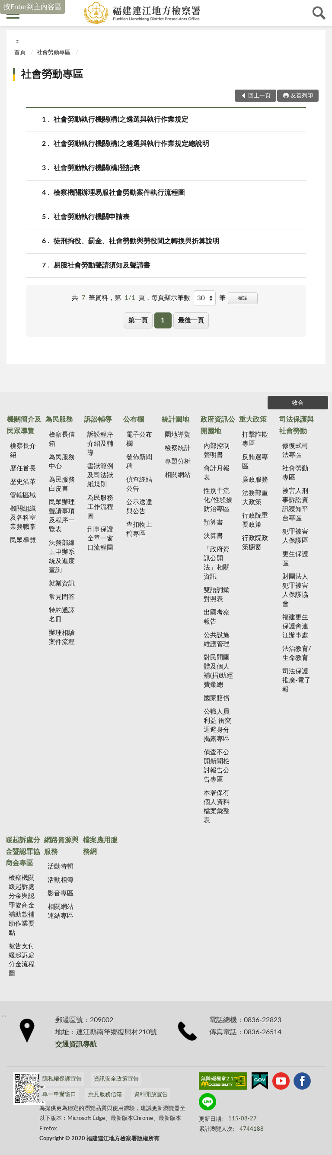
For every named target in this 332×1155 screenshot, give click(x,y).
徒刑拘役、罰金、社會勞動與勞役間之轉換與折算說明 (137, 241)
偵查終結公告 (139, 484)
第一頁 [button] (138, 320)
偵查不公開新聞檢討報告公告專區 (217, 766)
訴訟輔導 (98, 419)
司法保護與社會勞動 (296, 425)
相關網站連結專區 (60, 911)
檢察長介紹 (23, 450)
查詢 (319, 13)
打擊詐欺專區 (255, 439)
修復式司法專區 (295, 450)
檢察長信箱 (62, 439)
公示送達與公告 (139, 507)
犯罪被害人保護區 (295, 536)
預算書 (213, 522)
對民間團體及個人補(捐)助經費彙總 (218, 671)
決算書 (213, 536)
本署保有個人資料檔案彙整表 (217, 807)
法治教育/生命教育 (296, 653)
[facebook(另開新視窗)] (302, 1082)
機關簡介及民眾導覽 (24, 425)
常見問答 (62, 597)
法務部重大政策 (255, 497)
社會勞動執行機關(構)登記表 (97, 167)
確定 (243, 298)
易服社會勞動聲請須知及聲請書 (102, 265)
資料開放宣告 (151, 1094)
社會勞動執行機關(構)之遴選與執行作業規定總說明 (131, 143)
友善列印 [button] (301, 96)
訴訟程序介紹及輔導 (100, 443)
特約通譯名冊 (62, 615)
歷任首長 (23, 468)
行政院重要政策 (255, 520)
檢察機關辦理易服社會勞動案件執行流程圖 (119, 192)
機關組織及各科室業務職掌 (23, 517)
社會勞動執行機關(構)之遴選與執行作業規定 (121, 119)
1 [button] (163, 320)
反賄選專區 (255, 462)
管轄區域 (23, 495)
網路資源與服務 (61, 845)
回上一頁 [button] (259, 96)
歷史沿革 (23, 482)
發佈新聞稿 (139, 462)
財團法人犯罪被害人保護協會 (295, 590)
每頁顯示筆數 (170, 298)
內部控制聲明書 (217, 450)
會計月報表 (217, 473)
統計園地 (175, 419)
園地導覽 (178, 434)
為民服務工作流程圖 (100, 507)
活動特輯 (60, 866)
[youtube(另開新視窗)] (281, 1082)
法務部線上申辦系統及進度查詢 (62, 556)
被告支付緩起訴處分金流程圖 (22, 960)
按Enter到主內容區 (32, 6)
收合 (297, 403)
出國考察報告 (217, 617)
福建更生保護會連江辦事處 (295, 626)
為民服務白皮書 (62, 484)
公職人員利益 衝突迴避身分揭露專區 (217, 725)
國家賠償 (217, 698)
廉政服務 (255, 479)
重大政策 (253, 419)
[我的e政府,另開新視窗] (260, 1082)
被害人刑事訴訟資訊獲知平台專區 (295, 504)
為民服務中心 (62, 462)
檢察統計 (178, 448)
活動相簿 (60, 880)
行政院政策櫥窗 (255, 542)
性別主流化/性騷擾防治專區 (218, 500)
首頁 (20, 52)
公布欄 (133, 419)
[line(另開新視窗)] (207, 1103)
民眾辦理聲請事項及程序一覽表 (62, 516)
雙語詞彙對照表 (217, 594)
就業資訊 (62, 583)
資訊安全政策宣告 (116, 1079)
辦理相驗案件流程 (62, 637)
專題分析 (178, 461)
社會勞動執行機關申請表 (92, 216)
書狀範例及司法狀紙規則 (100, 475)
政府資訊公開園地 (218, 425)
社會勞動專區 (53, 52)
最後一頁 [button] (191, 320)
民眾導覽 (23, 540)
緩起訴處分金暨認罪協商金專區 (23, 851)
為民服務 (59, 419)
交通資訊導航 (76, 1044)
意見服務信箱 (105, 1094)
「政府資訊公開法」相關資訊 (217, 563)
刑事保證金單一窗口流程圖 (100, 538)
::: (17, 41)
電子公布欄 (139, 439)
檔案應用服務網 (100, 845)
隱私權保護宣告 (62, 1079)
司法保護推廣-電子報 (296, 680)
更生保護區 (295, 558)
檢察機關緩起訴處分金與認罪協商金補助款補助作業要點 (22, 905)
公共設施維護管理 (217, 639)
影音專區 (60, 893)
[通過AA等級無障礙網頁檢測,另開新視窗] (223, 1082)
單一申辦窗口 (59, 1094)
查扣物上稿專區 (139, 529)
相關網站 (178, 475)
